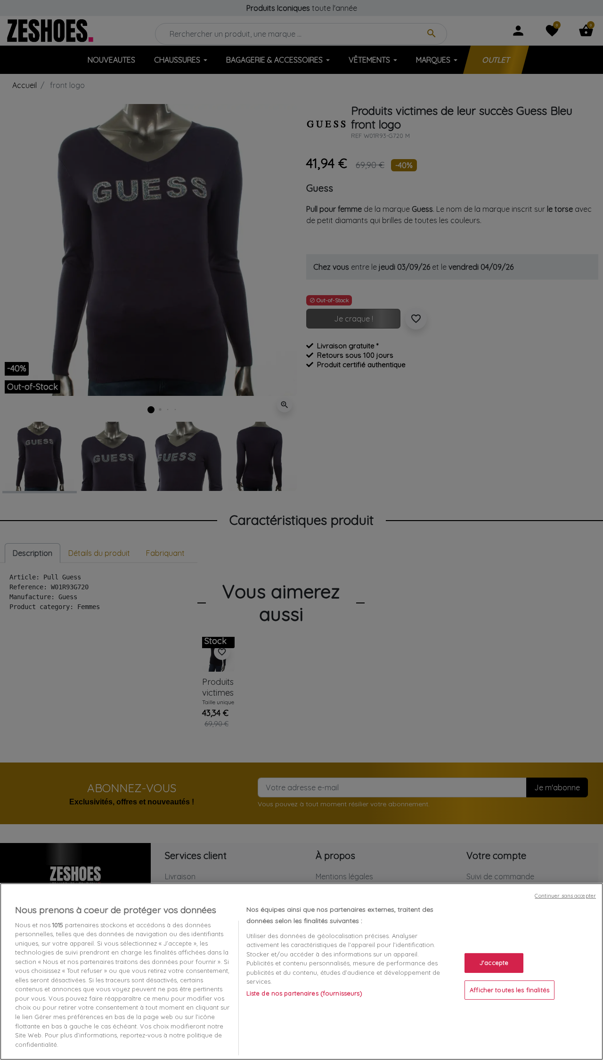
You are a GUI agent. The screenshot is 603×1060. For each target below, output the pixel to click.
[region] (301, 971)
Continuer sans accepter (565, 895)
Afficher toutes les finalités (509, 990)
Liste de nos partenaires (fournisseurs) (304, 993)
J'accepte (494, 962)
